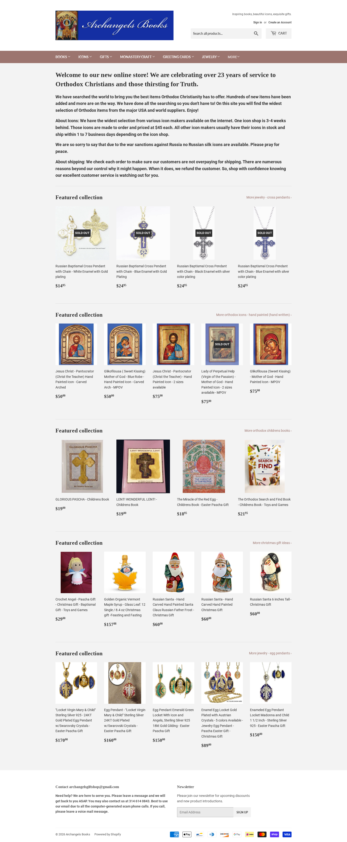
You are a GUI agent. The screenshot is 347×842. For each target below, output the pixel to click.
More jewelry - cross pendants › (269, 197)
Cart (282, 33)
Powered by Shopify (107, 834)
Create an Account (280, 22)
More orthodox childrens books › (268, 430)
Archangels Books (78, 834)
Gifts (105, 57)
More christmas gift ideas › (272, 543)
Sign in (257, 22)
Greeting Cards (177, 57)
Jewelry (209, 57)
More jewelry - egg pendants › (270, 653)
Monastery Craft (136, 57)
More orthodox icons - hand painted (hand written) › (254, 315)
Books (61, 57)
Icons (83, 57)
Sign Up (242, 812)
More (232, 57)
